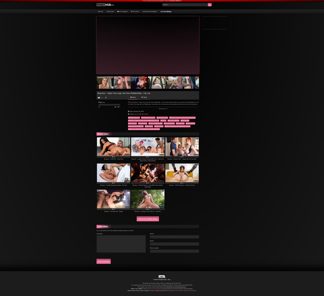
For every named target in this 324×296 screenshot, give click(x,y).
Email (152, 241)
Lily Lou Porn (181, 123)
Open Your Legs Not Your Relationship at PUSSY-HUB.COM (144, 129)
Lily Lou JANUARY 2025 (156, 123)
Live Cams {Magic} (166, 11)
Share (145, 97)
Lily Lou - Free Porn (174, 120)
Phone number (154, 248)
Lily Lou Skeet (159, 126)
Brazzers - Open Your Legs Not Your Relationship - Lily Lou (144, 120)
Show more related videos (147, 219)
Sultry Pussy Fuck (163, 117)
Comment (99, 233)
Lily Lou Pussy (191, 123)
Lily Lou (164, 120)
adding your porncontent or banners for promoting (182, 290)
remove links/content (155, 288)
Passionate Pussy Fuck (149, 117)
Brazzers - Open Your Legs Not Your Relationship (183, 117)
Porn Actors (136, 11)
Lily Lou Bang (133, 123)
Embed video (110, 11)
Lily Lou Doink (143, 123)
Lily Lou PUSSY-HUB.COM (136, 126)
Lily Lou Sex (150, 126)
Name (152, 233)
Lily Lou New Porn (170, 123)
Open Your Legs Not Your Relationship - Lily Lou (178, 126)
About (134, 97)
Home (101, 11)
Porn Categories (123, 11)
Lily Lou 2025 (185, 120)
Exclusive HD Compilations (150, 11)
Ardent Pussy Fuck (135, 117)
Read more (162, 108)
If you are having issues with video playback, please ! (162, 0)
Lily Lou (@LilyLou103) (141, 114)
